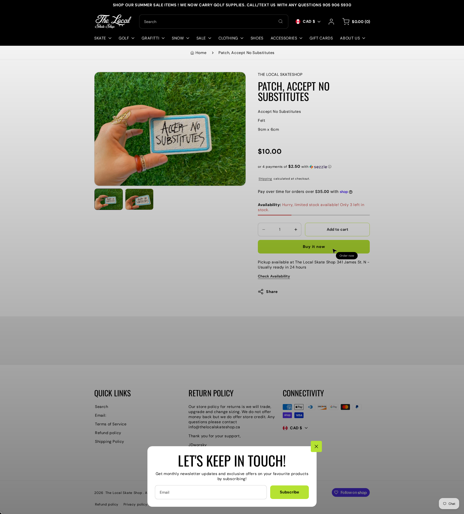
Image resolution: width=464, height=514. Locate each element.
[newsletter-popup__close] (316, 446)
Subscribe (289, 492)
